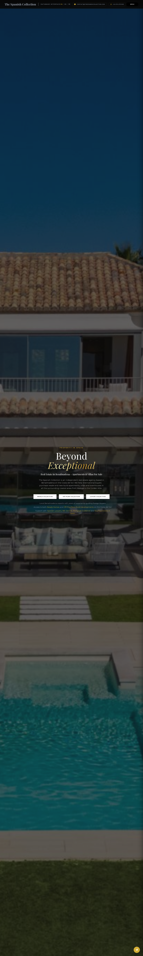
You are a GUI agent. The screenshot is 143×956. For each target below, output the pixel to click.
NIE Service (67, 511)
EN (62, 4)
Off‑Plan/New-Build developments (79, 507)
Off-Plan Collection (71, 496)
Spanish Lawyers (54, 511)
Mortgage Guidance (81, 511)
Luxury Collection (98, 496)
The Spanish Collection (20, 4)
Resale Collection (45, 496)
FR (69, 4)
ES (65, 4)
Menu (132, 4)
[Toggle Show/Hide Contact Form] (137, 950)
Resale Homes (53, 507)
